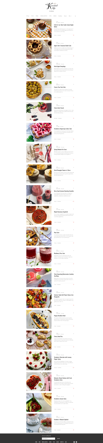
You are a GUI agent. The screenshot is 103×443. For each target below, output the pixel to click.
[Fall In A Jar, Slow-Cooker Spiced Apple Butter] (39, 28)
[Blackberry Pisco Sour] (39, 256)
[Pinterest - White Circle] (74, 442)
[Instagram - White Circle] (76, 442)
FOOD (32, 15)
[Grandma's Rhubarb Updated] (39, 423)
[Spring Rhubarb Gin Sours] (39, 153)
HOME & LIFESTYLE (43, 15)
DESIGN (55, 15)
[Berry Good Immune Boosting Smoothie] (39, 194)
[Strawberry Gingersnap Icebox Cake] (39, 132)
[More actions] (74, 22)
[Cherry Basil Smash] (39, 111)
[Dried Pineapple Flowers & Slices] (39, 173)
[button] (75, 16)
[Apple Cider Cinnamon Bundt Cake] (39, 49)
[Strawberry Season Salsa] (39, 402)
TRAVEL (37, 15)
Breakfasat (60, 15)
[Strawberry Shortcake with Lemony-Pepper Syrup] (39, 360)
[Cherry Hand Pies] (39, 340)
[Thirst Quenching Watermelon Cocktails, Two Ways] (39, 277)
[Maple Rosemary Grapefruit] (39, 215)
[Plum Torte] (39, 236)
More (70, 15)
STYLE (50, 15)
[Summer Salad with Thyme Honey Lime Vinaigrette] (39, 298)
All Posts (27, 15)
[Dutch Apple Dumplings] (39, 70)
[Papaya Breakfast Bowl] (39, 319)
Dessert (65, 15)
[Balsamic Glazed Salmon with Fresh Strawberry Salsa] (39, 381)
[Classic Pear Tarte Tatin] (39, 90)
